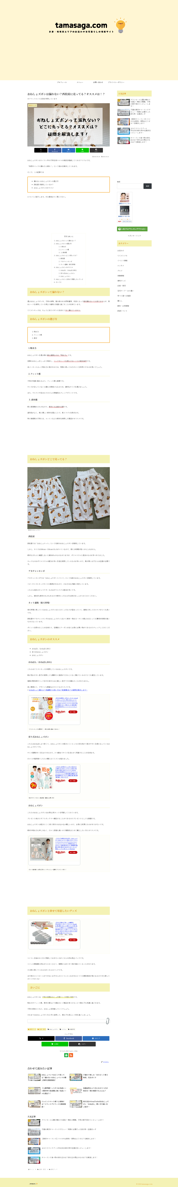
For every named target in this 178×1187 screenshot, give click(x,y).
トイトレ (63, 1029)
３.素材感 (63, 252)
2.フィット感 (64, 249)
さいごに (58, 282)
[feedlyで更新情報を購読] (66, 1055)
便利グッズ (33, 1029)
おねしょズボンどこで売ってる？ (66, 255)
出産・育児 (42, 1029)
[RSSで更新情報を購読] (71, 1055)
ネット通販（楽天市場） (68, 264)
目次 (65, 236)
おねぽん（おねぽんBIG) (68, 270)
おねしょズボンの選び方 (64, 243)
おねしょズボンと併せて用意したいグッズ (69, 279)
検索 (118, 182)
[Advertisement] (89, 64)
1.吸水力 (63, 246)
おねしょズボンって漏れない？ (66, 240)
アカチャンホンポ (66, 261)
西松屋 (62, 258)
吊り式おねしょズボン (67, 273)
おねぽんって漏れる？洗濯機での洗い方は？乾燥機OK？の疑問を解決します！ (58, 690)
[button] (96, 150)
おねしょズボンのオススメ (64, 267)
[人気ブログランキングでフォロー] (132, 229)
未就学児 (72, 1029)
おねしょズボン (65, 276)
